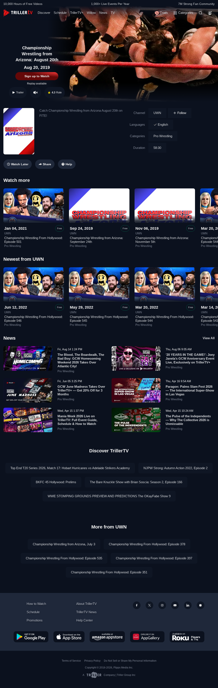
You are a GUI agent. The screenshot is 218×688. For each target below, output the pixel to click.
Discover (44, 12)
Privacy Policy (92, 660)
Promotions (35, 620)
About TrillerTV (86, 603)
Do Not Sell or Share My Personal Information (130, 660)
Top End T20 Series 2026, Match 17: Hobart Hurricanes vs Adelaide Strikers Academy (70, 468)
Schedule (60, 12)
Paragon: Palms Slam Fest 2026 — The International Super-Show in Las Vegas (190, 390)
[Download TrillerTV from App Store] (69, 636)
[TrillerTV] (18, 13)
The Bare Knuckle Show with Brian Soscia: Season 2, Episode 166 (136, 482)
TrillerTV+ (76, 12)
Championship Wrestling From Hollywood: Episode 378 (147, 544)
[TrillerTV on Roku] (187, 636)
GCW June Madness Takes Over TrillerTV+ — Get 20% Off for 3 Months (81, 390)
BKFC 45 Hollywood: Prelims (56, 482)
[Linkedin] (188, 605)
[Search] (200, 13)
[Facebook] (137, 605)
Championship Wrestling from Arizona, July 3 (64, 544)
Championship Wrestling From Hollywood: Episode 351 (109, 572)
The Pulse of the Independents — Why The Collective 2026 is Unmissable (188, 420)
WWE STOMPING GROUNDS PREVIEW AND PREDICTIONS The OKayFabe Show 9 (109, 496)
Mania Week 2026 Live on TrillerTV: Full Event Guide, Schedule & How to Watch (77, 420)
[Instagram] (162, 605)
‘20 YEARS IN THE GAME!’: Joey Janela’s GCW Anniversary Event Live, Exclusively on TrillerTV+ (190, 358)
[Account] (210, 13)
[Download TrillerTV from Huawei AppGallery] (147, 636)
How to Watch (36, 603)
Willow (91, 12)
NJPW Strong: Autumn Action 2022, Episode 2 (175, 468)
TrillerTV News (86, 612)
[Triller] (200, 605)
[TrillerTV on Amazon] (107, 636)
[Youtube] (175, 605)
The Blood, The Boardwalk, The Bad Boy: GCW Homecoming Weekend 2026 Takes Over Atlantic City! (80, 360)
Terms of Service (71, 660)
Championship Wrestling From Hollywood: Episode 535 (64, 558)
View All (209, 338)
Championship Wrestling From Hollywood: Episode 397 (154, 558)
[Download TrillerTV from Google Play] (31, 636)
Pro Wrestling (162, 136)
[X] (149, 605)
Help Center (84, 620)
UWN (157, 113)
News (103, 12)
